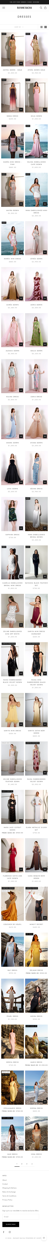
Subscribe (11, 1224)
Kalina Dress (12, 397)
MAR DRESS (12, 1154)
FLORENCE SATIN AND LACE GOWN (12, 877)
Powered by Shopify (34, 1238)
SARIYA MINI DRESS (12, 731)
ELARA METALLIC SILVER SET (36, 828)
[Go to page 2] (31, 1164)
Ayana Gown (36, 443)
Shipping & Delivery (9, 1188)
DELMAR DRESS (36, 970)
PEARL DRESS (12, 1016)
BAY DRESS (12, 970)
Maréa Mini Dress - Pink (12, 163)
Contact (5, 1184)
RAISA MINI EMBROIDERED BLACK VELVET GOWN (36, 682)
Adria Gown (36, 305)
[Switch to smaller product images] (45, 27)
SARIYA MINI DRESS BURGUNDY (36, 632)
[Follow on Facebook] (3, 1232)
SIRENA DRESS (36, 1108)
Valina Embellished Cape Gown (36, 163)
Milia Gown (36, 116)
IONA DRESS (36, 1154)
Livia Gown (12, 489)
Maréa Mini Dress (12, 259)
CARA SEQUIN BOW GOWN (36, 877)
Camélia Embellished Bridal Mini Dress (12, 584)
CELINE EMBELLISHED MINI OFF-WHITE (12, 632)
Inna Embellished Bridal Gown (36, 536)
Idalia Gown (36, 351)
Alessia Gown (12, 351)
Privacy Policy (7, 1200)
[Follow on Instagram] (10, 1232)
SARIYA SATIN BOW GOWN (36, 732)
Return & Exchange (9, 1192)
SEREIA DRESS (12, 1062)
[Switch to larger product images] (41, 27)
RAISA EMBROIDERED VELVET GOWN (36, 780)
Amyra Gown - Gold (12, 70)
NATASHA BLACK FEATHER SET (36, 584)
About (4, 1180)
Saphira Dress (13, 535)
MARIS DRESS (36, 1062)
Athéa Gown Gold (36, 70)
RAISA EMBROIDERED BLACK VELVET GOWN (12, 681)
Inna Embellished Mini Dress (36, 211)
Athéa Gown (36, 259)
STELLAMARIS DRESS (13, 1108)
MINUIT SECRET (36, 924)
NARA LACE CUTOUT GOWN (12, 828)
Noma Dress (12, 116)
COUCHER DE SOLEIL (13, 924)
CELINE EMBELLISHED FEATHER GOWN (12, 780)
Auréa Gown (12, 305)
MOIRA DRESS (36, 1016)
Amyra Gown (12, 210)
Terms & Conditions (9, 1196)
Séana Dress (36, 489)
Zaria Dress (36, 397)
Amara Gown (12, 443)
